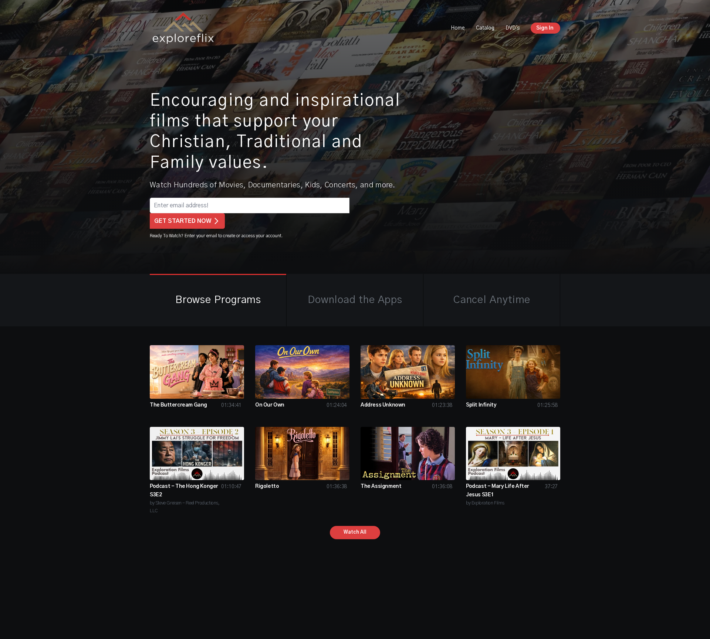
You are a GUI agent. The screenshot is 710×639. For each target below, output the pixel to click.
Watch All (355, 532)
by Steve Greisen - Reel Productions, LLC (185, 507)
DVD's (513, 28)
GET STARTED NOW (183, 221)
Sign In (545, 28)
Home (458, 28)
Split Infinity (481, 405)
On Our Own (269, 405)
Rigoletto (267, 486)
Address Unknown (383, 405)
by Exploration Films (485, 503)
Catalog (485, 28)
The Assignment (381, 486)
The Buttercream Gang (178, 405)
